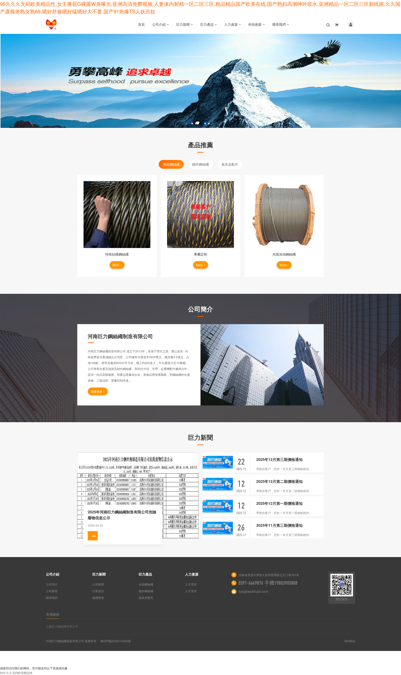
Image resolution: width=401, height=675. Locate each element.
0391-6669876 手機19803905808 (268, 583)
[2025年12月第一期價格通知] (218, 506)
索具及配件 (229, 164)
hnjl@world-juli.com (253, 591)
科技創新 (255, 24)
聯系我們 (279, 24)
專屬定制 (200, 254)
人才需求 (191, 591)
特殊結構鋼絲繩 (117, 254)
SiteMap (349, 641)
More (116, 265)
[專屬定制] (200, 214)
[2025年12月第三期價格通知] (218, 462)
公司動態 (98, 584)
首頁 (141, 24)
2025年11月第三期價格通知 (279, 525)
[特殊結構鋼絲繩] (117, 214)
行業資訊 (98, 591)
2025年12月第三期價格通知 (279, 459)
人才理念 (191, 584)
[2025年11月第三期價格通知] (218, 528)
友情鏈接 (52, 614)
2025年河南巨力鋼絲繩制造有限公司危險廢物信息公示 (122, 514)
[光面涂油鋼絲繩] (284, 214)
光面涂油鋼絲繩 (284, 254)
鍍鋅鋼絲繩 (200, 164)
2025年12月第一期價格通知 (279, 503)
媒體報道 (98, 598)
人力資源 (231, 24)
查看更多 (97, 391)
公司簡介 (52, 584)
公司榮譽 (52, 591)
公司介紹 (159, 24)
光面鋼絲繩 (171, 164)
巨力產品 (207, 24)
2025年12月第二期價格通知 (279, 481)
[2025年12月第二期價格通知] (218, 484)
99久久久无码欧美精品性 (16, 673)
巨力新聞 (183, 24)
